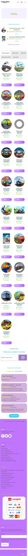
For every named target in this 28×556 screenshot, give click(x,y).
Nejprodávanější (6, 57)
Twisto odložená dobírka (7, 451)
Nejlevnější (15, 53)
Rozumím (23, 554)
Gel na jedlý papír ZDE (6, 478)
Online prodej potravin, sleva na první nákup (14, 421)
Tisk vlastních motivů (6, 475)
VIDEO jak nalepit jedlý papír (8, 477)
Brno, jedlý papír (5, 480)
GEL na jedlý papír (5, 450)
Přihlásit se (5, 544)
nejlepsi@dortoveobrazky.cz (8, 431)
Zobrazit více (14, 415)
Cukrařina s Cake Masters (7, 486)
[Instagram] (6, 436)
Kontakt (3, 446)
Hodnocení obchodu (14, 368)
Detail (5, 84)
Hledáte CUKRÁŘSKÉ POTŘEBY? (9, 460)
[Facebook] (2, 436)
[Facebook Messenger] (10, 436)
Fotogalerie (4, 487)
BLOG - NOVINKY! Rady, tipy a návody (10, 453)
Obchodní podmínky (6, 457)
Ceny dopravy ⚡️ (5, 448)
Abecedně (16, 57)
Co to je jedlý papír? (6, 484)
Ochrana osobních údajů (7, 459)
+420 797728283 (5, 432)
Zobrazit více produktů (13, 44)
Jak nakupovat (4, 455)
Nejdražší (23, 53)
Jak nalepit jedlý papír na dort (8, 482)
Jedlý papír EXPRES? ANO (7, 473)
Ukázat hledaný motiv (23, 357)
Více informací (17, 554)
